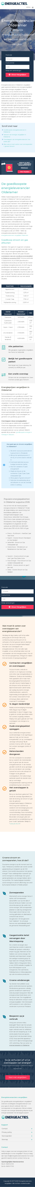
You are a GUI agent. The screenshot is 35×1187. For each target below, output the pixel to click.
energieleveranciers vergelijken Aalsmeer (14, 235)
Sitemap (5, 1139)
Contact (5, 1129)
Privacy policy (7, 1132)
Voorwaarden (7, 1136)
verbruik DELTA (15, 824)
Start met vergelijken (17, 1077)
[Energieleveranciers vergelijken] (15, 3)
